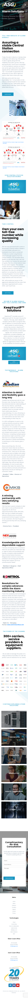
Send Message (9, 878)
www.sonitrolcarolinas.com (15, 624)
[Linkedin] (10, 985)
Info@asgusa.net (14, 946)
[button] (14, 186)
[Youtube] (17, 985)
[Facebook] (14, 985)
